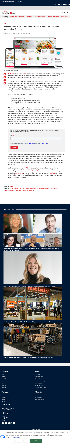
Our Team (37, 395)
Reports (3, 399)
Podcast (3, 383)
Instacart (11, 74)
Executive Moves (38, 378)
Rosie (24, 74)
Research (4, 397)
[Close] (67, 432)
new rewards (19, 174)
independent (54, 188)
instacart (6, 190)
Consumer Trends (39, 376)
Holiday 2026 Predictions (17, 16)
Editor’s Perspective (6, 378)
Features (4, 376)
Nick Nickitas (24, 188)
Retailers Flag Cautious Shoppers (35, 16)
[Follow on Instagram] (66, 4)
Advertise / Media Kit (39, 399)
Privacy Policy (16, 437)
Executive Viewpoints (6, 381)
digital (34, 188)
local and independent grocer (17, 190)
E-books (3, 401)
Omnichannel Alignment (40, 387)
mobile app (30, 190)
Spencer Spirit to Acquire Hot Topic (58, 16)
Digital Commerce (39, 385)
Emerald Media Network (8, 1)
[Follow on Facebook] (59, 4)
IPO (27, 168)
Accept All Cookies (35, 440)
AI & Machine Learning (40, 381)
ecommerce (40, 188)
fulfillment (47, 188)
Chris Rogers (15, 188)
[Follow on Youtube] (69, 4)
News (5, 23)
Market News (38, 374)
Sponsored (4, 387)
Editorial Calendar (39, 397)
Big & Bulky (34, 170)
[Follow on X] (64, 4)
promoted (52, 174)
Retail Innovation (38, 383)
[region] (35, 437)
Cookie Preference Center (20, 440)
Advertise (19, 1)
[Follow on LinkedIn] (61, 4)
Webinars (4, 395)
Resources (4, 385)
